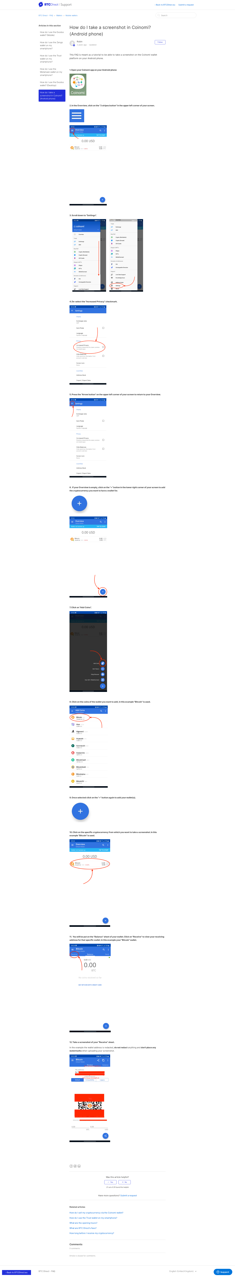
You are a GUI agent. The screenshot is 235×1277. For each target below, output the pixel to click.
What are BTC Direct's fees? (83, 1228)
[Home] (55, 6)
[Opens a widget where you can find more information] (223, 1272)
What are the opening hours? (83, 1223)
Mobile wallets (72, 15)
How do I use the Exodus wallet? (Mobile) (52, 34)
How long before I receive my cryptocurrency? (91, 1233)
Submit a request (186, 5)
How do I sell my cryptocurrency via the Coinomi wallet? (96, 1212)
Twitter (75, 1166)
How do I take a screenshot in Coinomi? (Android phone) (51, 95)
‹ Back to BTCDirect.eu (165, 5)
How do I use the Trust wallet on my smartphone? (50, 58)
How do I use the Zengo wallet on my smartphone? (51, 45)
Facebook (71, 1166)
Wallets (59, 15)
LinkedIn (79, 1166)
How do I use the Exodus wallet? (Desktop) (52, 84)
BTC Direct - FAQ (46, 15)
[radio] (110, 1182)
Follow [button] (160, 42)
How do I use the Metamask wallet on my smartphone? (51, 72)
